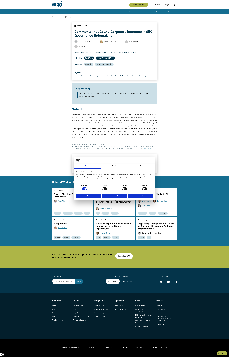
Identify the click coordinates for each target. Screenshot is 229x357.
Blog (53, 309)
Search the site (57, 276)
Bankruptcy (105, 213)
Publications (118, 12)
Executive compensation (104, 64)
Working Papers (71, 17)
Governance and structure (164, 309)
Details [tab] (114, 166)
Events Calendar (140, 306)
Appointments (119, 301)
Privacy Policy (107, 347)
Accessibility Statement (159, 347)
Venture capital (162, 213)
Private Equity (76, 237)
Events (155, 12)
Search (174, 5)
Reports (75, 309)
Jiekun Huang (110, 42)
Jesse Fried (61, 201)
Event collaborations (142, 326)
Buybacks (115, 237)
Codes (54, 306)
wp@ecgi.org (147, 148)
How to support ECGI (101, 306)
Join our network (112, 281)
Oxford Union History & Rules (71, 347)
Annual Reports (161, 324)
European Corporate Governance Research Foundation (163, 319)
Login (167, 5)
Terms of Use (124, 347)
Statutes (158, 313)
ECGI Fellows (118, 306)
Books (54, 313)
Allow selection (114, 196)
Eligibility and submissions (81, 316)
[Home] (57, 4)
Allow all (140, 196)
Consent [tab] (87, 166)
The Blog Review (57, 320)
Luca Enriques (146, 201)
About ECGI (168, 12)
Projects (131, 12)
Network (143, 12)
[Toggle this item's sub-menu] (125, 11)
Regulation (88, 64)
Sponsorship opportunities (102, 313)
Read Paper (89, 58)
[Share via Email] (175, 282)
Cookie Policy (139, 347)
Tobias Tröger (146, 205)
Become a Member (138, 5)
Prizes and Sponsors (80, 320)
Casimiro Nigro (162, 201)
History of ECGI (161, 306)
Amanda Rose (62, 228)
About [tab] (141, 166)
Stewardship (78, 213)
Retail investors (68, 213)
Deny (88, 196)
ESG (98, 213)
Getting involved (99, 301)
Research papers (78, 306)
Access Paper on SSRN (104, 58)
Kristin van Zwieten (106, 209)
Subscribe (156, 5)
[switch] (104, 188)
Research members (120, 309)
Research (76, 301)
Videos (54, 316)
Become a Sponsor (129, 281)
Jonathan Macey (105, 233)
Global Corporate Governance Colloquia (142, 310)
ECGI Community (99, 316)
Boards (87, 213)
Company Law (142, 213)
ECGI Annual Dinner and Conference (143, 316)
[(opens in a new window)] (161, 282)
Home (54, 17)
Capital (98, 237)
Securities (57, 237)
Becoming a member (101, 309)
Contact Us (92, 347)
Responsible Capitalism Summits (143, 322)
